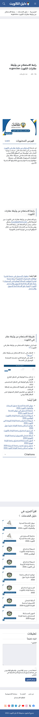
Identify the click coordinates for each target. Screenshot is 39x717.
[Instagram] (26, 705)
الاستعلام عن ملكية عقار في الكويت (17, 148)
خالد (32, 74)
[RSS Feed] (5, 705)
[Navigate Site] (35, 3)
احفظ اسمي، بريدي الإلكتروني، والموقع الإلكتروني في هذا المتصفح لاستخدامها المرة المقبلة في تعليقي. (20, 672)
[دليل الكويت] (19, 4)
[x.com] (29, 705)
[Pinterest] (8, 705)
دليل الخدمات (23, 12)
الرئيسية (33, 12)
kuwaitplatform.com (19, 222)
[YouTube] (23, 705)
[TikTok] (19, 705)
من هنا (29, 355)
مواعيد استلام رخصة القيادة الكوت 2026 (18, 448)
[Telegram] (16, 705)
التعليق (33, 643)
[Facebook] (33, 705)
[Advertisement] (19, 41)
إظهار (7, 141)
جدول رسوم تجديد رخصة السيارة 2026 (18, 445)
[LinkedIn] (12, 705)
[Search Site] (3, 3)
